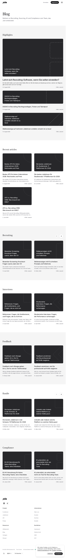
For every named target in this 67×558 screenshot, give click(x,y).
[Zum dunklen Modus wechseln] (4, 553)
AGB (35, 535)
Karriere (36, 518)
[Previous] (57, 236)
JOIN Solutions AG (10, 549)
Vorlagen (5, 535)
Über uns (36, 512)
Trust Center (19, 549)
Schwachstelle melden (28, 549)
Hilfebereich (6, 529)
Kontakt (36, 521)
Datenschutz (37, 532)
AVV (35, 538)
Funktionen (5, 512)
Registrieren (55, 2)
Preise (4, 521)
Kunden (36, 515)
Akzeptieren (58, 553)
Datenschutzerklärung (43, 550)
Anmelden (45, 2)
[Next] (61, 236)
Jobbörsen (5, 515)
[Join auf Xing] (7, 503)
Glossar (5, 538)
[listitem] (17, 256)
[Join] (5, 2)
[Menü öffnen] (62, 2)
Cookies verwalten (57, 550)
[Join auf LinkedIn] (4, 503)
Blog (4, 532)
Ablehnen (50, 553)
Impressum (37, 529)
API (3, 518)
